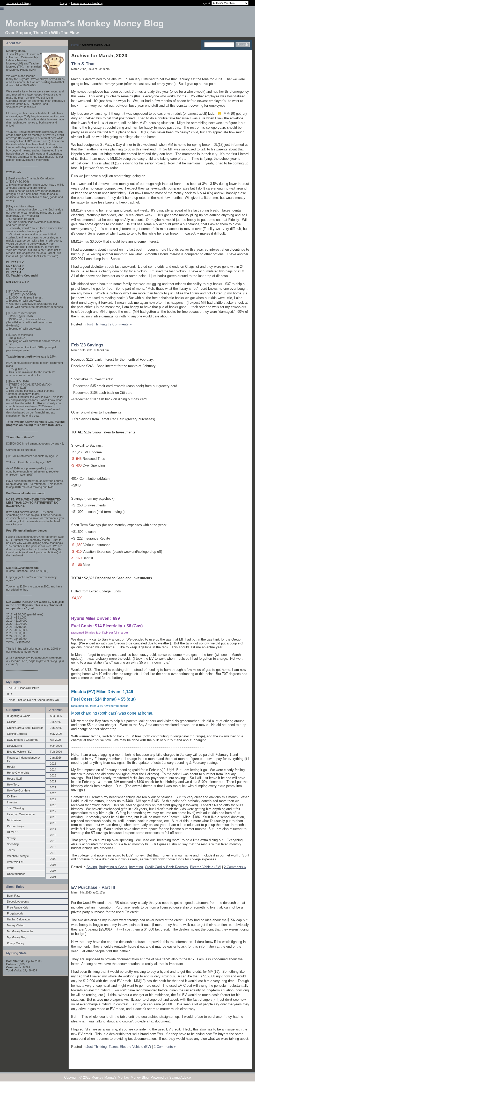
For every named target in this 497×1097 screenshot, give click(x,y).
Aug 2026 (56, 715)
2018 (53, 805)
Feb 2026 (56, 751)
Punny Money (15, 943)
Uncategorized (16, 873)
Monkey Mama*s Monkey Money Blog (120, 1077)
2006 (53, 876)
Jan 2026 (56, 757)
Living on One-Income (21, 814)
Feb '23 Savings (87, 345)
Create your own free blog (87, 3)
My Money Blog (16, 937)
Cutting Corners (17, 733)
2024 (53, 769)
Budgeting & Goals (18, 715)
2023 (53, 775)
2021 (53, 787)
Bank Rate (13, 895)
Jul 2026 (55, 721)
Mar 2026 (56, 745)
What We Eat (15, 861)
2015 (53, 823)
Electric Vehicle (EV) (19, 751)
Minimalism (14, 820)
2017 (53, 811)
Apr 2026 (55, 739)
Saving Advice (180, 1077)
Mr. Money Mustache (20, 931)
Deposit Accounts (18, 901)
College (11, 721)
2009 (53, 858)
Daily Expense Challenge (22, 739)
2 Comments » (120, 324)
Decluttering (14, 745)
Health (11, 766)
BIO (9, 693)
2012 (53, 840)
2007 (53, 870)
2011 (53, 846)
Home (75, 44)
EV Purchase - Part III (93, 887)
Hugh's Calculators (19, 919)
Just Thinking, (97, 1047)
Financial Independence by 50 (24, 759)
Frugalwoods (15, 913)
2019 (53, 799)
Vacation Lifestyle (18, 856)
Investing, (136, 867)
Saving (11, 838)
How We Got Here (18, 790)
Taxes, (114, 1047)
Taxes (11, 850)
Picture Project (16, 826)
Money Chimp (15, 925)
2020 (53, 793)
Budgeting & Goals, (113, 867)
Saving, (92, 867)
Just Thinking (15, 808)
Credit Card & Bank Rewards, (167, 867)
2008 (53, 864)
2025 (53, 763)
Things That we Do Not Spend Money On (33, 699)
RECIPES (13, 832)
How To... (13, 784)
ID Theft (12, 796)
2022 (53, 781)
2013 (53, 835)
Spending (13, 844)
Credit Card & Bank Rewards (25, 727)
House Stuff (14, 778)
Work (10, 867)
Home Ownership (18, 772)
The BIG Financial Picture (23, 687)
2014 (53, 829)
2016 (53, 817)
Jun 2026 (56, 727)
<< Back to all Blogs (18, 3)
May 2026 (56, 733)
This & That (83, 63)
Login (63, 3)
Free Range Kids (17, 907)
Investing (12, 802)
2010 (53, 852)
